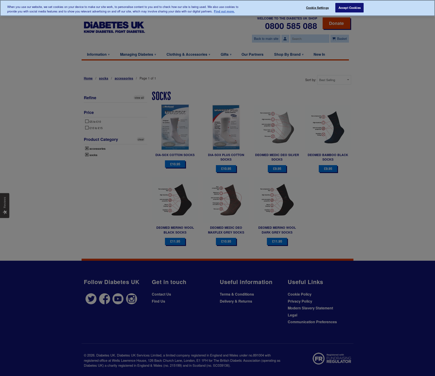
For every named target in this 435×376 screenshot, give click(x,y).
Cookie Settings (317, 7)
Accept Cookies (349, 7)
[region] (217, 8)
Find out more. (224, 11)
